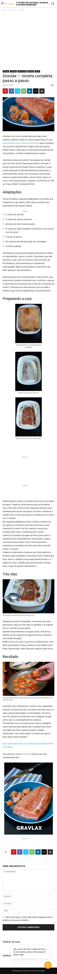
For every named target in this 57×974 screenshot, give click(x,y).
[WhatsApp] (23, 91)
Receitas (12, 10)
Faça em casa (22, 71)
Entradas (21, 10)
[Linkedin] (29, 91)
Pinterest (25, 754)
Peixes (37, 71)
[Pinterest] (5, 91)
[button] (48, 965)
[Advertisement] (28, 41)
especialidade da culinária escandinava (21, 143)
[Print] (42, 91)
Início (5, 10)
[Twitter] (17, 91)
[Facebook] (11, 91)
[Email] (35, 91)
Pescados (30, 71)
